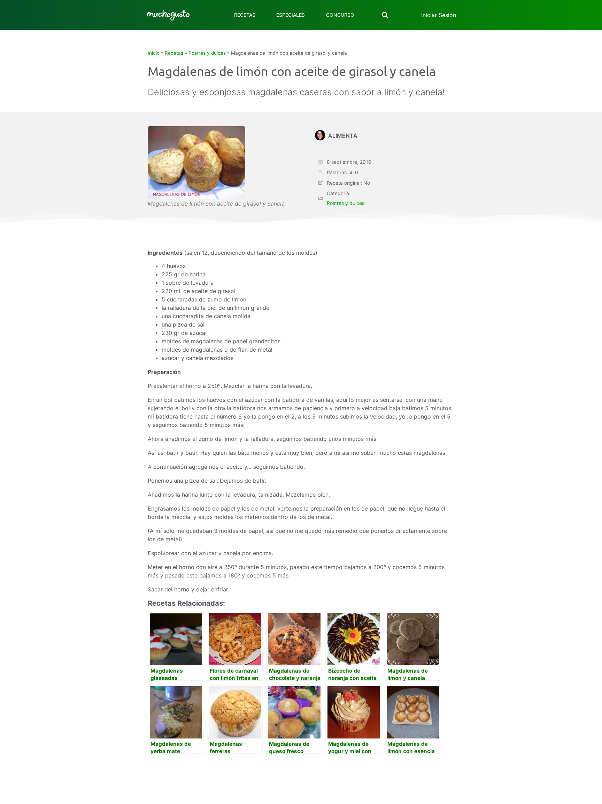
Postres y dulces (207, 53)
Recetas (244, 15)
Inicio (154, 53)
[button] (385, 15)
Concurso (340, 15)
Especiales (290, 15)
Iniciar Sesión (438, 15)
